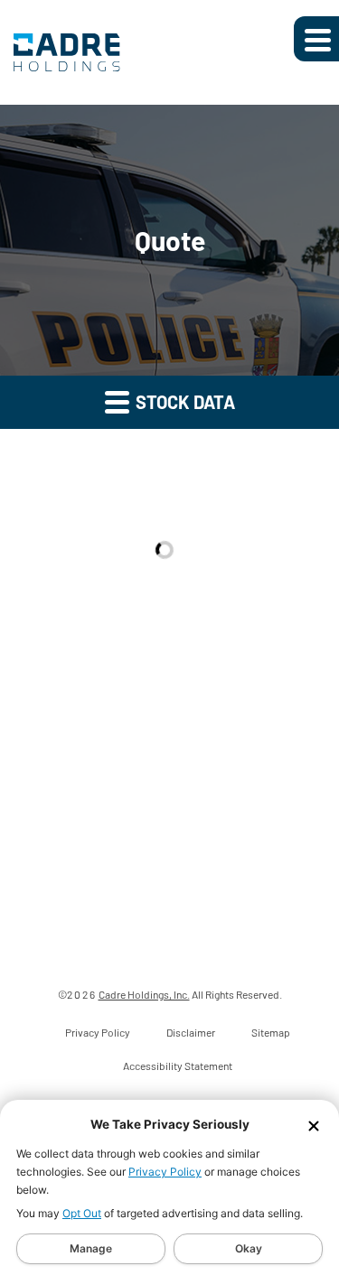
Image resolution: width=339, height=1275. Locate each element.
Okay (248, 1248)
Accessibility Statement (177, 1065)
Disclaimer (190, 1032)
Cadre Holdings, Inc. (144, 994)
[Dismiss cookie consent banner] (313, 1125)
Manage (91, 1248)
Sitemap (270, 1032)
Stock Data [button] (183, 402)
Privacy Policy (165, 1171)
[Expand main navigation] (316, 38)
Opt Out (81, 1213)
